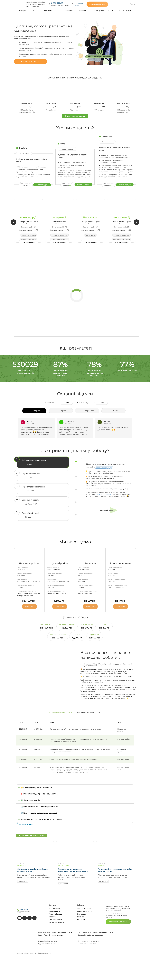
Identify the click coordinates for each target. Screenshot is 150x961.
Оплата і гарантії (84, 909)
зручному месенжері (104, 466)
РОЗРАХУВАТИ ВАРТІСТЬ (31, 62)
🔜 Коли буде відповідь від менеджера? (39, 813)
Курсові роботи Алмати (47, 941)
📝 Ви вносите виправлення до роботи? (39, 807)
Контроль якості (55, 920)
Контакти (127, 10)
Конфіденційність (84, 911)
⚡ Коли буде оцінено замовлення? (37, 788)
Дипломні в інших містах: (88, 932)
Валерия (101, 866)
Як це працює (99, 10)
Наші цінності (54, 911)
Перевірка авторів (56, 922)
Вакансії (80, 917)
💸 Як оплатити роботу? (32, 800)
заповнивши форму (104, 468)
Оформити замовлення (97, 4)
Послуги (22, 10)
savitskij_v (69, 421)
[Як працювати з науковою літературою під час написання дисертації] (75, 860)
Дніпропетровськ (56, 935)
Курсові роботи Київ (46, 944)
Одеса (69, 932)
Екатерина (21, 866)
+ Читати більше (28, 242)
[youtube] (19, 918)
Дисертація (22, 881)
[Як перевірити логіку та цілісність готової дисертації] (35, 860)
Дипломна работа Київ (87, 944)
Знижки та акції (50, 10)
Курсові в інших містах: (47, 932)
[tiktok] (24, 918)
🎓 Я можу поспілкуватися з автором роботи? (42, 819)
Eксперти (81, 920)
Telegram (108, 494)
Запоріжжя (61, 932)
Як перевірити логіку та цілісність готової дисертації (32, 870)
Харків (40, 935)
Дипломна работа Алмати (88, 941)
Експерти (68, 10)
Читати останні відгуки (75, 116)
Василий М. (90, 217)
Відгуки (82, 10)
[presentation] (13, 222)
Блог (114, 10)
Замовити (29, 606)
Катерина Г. (59, 217)
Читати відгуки (42, 185)
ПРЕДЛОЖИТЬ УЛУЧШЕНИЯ (118, 922)
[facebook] (29, 918)
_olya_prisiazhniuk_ (111, 421)
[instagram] (34, 918)
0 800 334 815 (57, 3)
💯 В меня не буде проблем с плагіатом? (39, 794)
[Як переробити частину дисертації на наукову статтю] (115, 860)
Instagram (100, 494)
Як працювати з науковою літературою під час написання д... (73, 870)
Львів (46, 935)
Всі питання (26, 824)
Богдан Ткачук (63, 866)
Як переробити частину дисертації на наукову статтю (115, 870)
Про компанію (54, 909)
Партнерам (81, 914)
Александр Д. (28, 217)
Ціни (35, 10)
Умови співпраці (55, 914)
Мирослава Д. (121, 217)
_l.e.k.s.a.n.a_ (31, 421)
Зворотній (79, 4)
